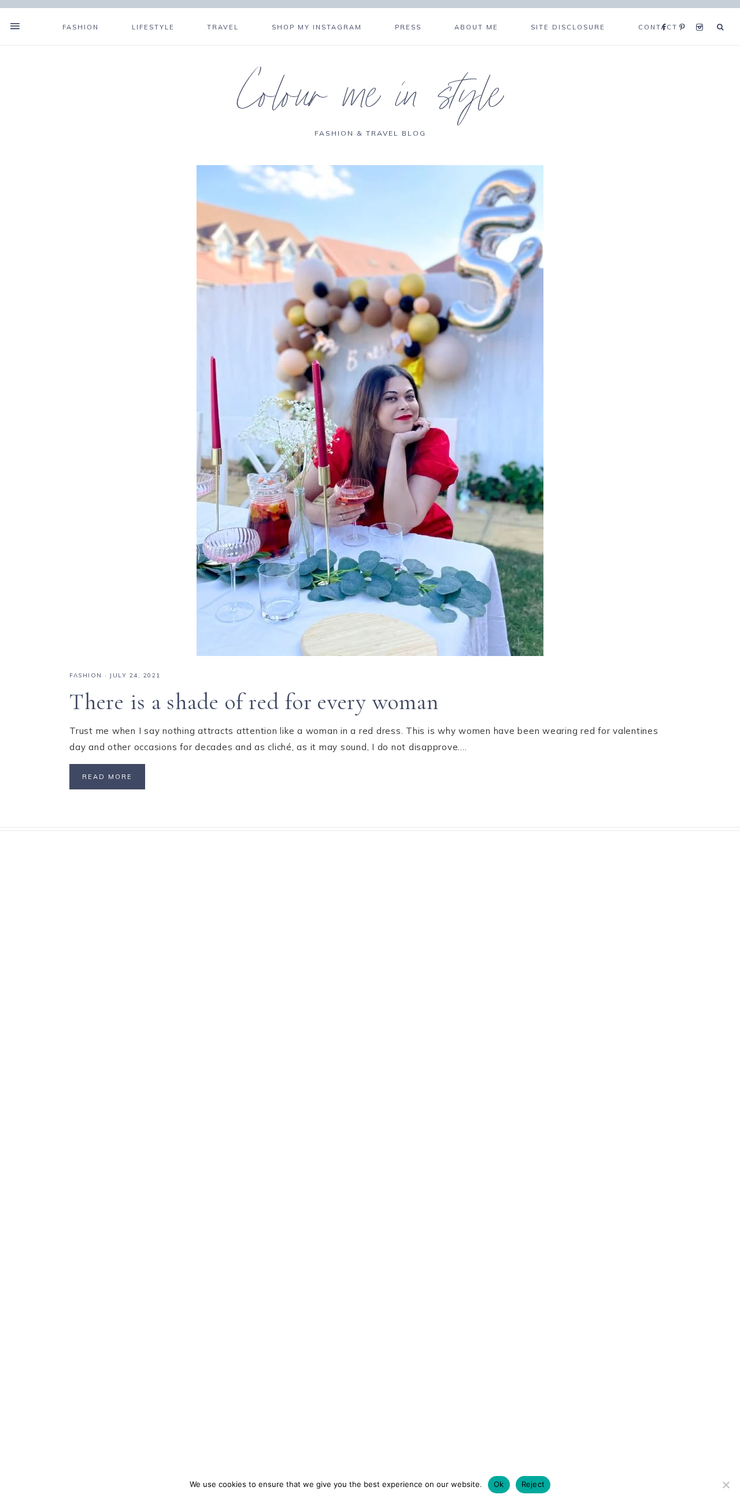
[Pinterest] (685, 13)
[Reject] (725, 1484)
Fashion (85, 675)
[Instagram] (701, 13)
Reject (533, 1484)
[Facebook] (667, 13)
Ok (499, 1484)
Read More (107, 777)
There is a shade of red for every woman (253, 701)
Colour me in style (370, 100)
